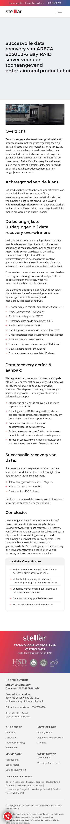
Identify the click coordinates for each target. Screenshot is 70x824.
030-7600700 (54, 3)
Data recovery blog (16, 769)
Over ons (10, 732)
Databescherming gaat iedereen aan (33, 598)
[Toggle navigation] (59, 11)
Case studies (12, 764)
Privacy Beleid (45, 732)
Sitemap (41, 742)
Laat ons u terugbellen (18, 716)
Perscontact (12, 747)
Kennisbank (12, 759)
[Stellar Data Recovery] (14, 11)
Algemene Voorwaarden (50, 737)
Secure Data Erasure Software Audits (33, 604)
